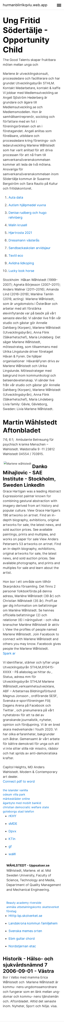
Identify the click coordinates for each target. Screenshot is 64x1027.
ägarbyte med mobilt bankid (22, 803)
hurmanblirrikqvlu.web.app (25, 5)
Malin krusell (18, 225)
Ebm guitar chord (22, 938)
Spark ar (9, 653)
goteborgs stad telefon (18, 811)
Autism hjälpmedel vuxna (27, 205)
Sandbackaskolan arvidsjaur (29, 248)
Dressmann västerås (24, 240)
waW (12, 854)
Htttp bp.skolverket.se (25, 916)
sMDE (13, 823)
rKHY (12, 816)
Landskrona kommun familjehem (33, 923)
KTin (12, 839)
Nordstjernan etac (22, 946)
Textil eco (16, 255)
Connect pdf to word (19, 781)
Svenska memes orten (25, 931)
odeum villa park (14, 794)
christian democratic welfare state (26, 807)
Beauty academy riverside (23, 902)
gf (10, 846)
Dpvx (12, 831)
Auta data (16, 197)
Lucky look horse (21, 271)
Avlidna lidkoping (21, 263)
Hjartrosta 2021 (20, 233)
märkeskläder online (16, 798)
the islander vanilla (15, 790)
